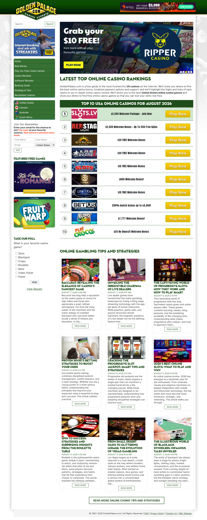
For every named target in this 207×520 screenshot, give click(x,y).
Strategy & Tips (23, 90)
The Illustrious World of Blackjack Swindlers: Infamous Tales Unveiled (171, 446)
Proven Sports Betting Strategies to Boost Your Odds (79, 364)
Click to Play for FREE (34, 191)
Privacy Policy (157, 513)
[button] (181, 72)
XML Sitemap (185, 513)
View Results (34, 289)
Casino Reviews (23, 75)
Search (50, 24)
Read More (80, 326)
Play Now (177, 113)
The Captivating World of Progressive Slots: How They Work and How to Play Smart (171, 287)
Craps (22, 261)
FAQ (146, 513)
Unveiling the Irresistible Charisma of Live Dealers (124, 286)
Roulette (23, 265)
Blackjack (24, 257)
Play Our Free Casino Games (30, 70)
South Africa (25, 117)
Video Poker (25, 272)
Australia (23, 112)
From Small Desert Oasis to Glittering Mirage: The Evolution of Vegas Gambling (125, 446)
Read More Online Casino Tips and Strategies (126, 500)
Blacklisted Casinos (25, 95)
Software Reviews (24, 80)
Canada (23, 107)
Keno (21, 269)
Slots (21, 253)
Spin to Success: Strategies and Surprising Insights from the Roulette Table (77, 445)
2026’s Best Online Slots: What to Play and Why (172, 367)
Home (18, 61)
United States (26, 102)
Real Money (21, 66)
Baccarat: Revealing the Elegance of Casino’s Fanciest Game (80, 286)
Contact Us (171, 513)
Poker (21, 276)
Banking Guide (22, 85)
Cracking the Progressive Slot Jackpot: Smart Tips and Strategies (126, 365)
